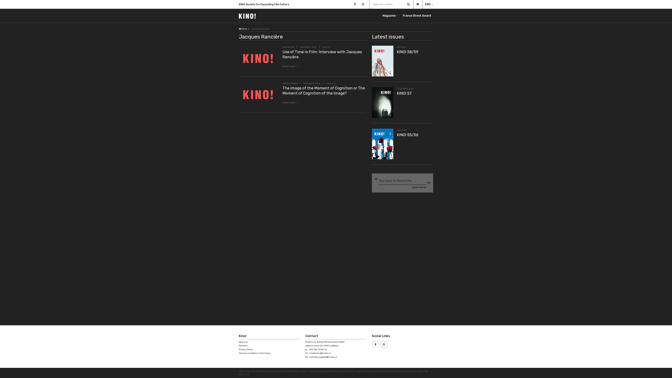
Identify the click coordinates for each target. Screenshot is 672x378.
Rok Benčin (288, 47)
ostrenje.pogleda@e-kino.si (323, 357)
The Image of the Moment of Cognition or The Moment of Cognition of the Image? (323, 91)
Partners (243, 345)
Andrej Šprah (290, 83)
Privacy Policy (246, 349)
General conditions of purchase (255, 353)
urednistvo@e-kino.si (320, 353)
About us (243, 342)
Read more (288, 66)
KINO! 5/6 (331, 83)
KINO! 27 (326, 47)
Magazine (389, 15)
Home (244, 29)
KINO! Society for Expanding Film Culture (264, 3)
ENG (428, 4)
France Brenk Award (417, 15)
